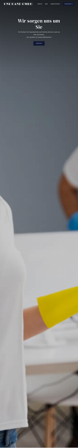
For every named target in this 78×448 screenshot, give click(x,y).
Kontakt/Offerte (55, 4)
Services (40, 4)
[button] (68, 4)
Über (46, 4)
